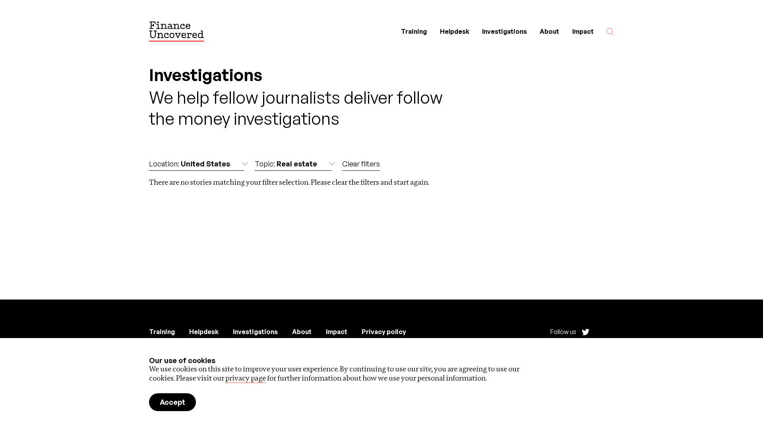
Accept (172, 402)
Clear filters (361, 163)
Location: (189, 163)
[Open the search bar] (610, 31)
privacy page (245, 378)
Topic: (286, 163)
